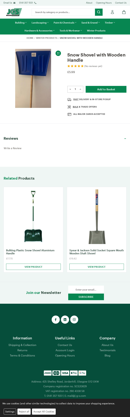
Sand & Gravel (89, 22)
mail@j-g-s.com (76, 395)
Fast (76, 99)
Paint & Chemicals (64, 22)
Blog (107, 355)
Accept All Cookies (43, 411)
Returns (22, 350)
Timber (109, 22)
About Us (107, 344)
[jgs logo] (14, 12)
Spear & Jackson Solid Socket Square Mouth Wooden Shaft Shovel (96, 252)
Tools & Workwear (70, 30)
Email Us (8, 2)
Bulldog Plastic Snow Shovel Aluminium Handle (30, 252)
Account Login (65, 350)
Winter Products (96, 30)
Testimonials (108, 350)
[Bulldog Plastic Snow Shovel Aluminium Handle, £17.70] (33, 216)
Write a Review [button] (12, 148)
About (89, 2)
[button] (65, 138)
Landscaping (39, 22)
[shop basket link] (123, 12)
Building (20, 22)
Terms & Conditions (22, 355)
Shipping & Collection (22, 344)
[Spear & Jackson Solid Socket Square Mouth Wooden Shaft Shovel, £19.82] (96, 216)
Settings (10, 411)
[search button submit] (99, 12)
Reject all (24, 411)
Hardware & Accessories (38, 30)
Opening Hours (104, 2)
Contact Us (120, 2)
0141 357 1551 (26, 2)
